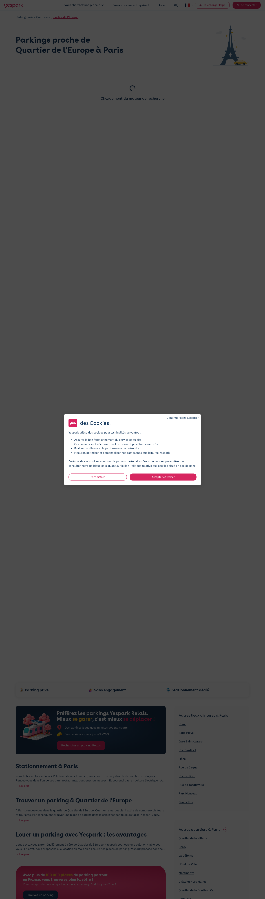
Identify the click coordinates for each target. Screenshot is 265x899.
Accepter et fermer (163, 476)
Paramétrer (97, 476)
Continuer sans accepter (183, 417)
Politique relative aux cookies (149, 465)
